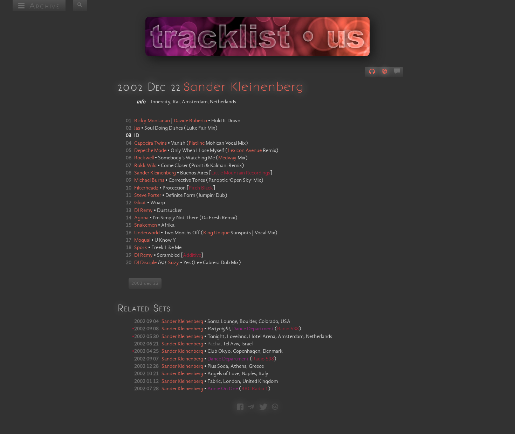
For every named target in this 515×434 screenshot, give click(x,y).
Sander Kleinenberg (243, 86)
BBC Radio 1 (254, 389)
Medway (227, 158)
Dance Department (253, 329)
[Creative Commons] (275, 407)
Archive (42, 5)
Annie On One (223, 389)
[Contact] (251, 407)
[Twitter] (263, 407)
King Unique (216, 233)
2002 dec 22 (145, 283)
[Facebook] (240, 407)
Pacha (213, 344)
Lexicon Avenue (245, 150)
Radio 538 (288, 329)
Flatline (197, 143)
